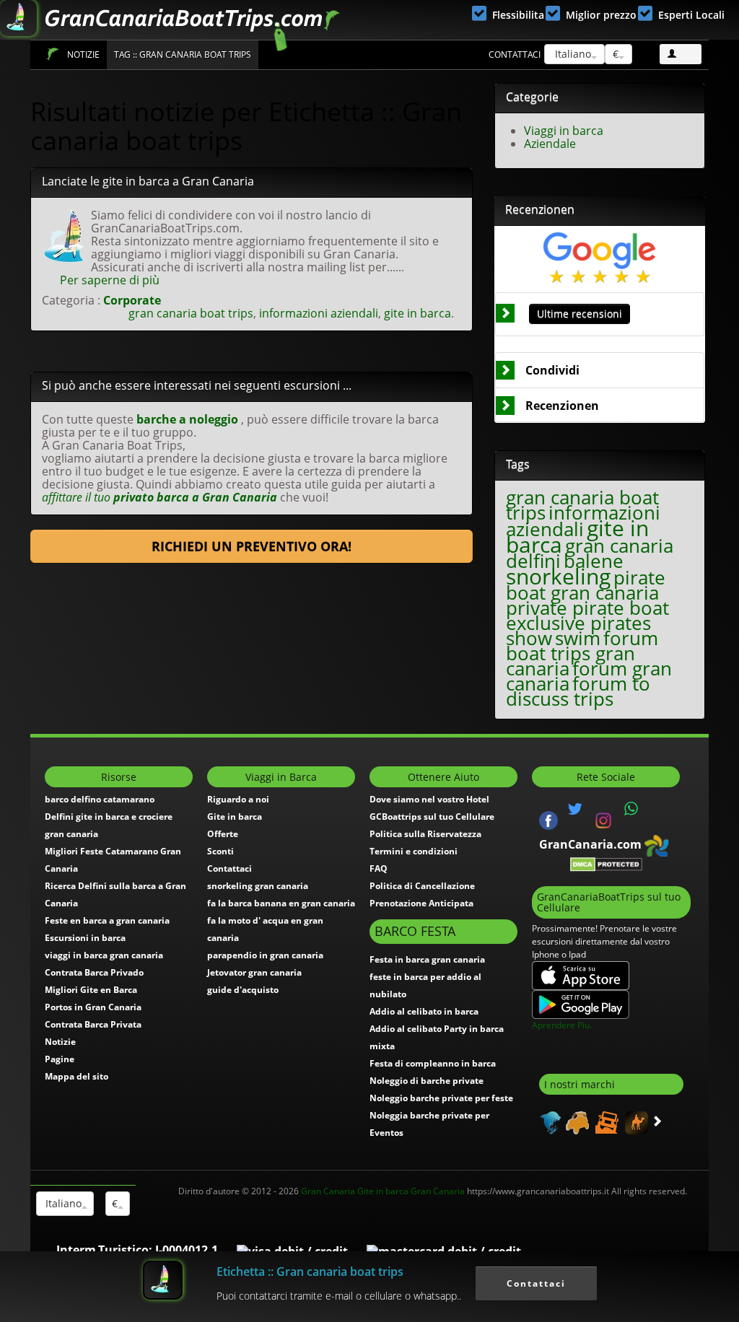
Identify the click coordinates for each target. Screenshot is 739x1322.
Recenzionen (562, 405)
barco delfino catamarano (99, 799)
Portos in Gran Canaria (93, 1007)
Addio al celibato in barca (424, 1011)
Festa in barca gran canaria (427, 959)
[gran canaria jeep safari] (605, 1121)
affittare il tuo (159, 497)
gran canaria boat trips (190, 313)
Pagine (59, 1059)
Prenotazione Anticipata (421, 903)
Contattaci (515, 54)
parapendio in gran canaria (265, 955)
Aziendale (550, 144)
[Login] (680, 54)
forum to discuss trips (578, 691)
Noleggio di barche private (427, 1080)
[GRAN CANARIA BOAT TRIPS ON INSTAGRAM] (603, 819)
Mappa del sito (76, 1076)
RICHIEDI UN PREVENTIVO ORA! (251, 546)
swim (577, 638)
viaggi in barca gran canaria (104, 955)
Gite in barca (234, 816)
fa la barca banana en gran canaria (281, 903)
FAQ (379, 868)
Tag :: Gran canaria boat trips (182, 54)
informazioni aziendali (318, 313)
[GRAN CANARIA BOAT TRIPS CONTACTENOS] (631, 808)
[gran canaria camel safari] (634, 1121)
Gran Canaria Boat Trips (52, 53)
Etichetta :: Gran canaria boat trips (310, 1271)
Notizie (83, 54)
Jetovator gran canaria (254, 972)
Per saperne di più (109, 280)
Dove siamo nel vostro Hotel (429, 799)
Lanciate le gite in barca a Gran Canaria (148, 181)
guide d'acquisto (243, 990)
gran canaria (619, 546)
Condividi (552, 370)
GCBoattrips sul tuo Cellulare (432, 816)
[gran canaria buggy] (575, 1121)
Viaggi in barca (563, 131)
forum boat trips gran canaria (582, 653)
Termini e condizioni (414, 851)
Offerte (222, 834)
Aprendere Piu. (562, 1025)
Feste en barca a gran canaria (107, 920)
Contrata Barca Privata (93, 1024)
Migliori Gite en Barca (91, 990)
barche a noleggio (187, 419)
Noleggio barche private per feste (441, 1098)
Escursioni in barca (85, 938)
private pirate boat (587, 608)
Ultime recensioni (579, 313)
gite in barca (417, 313)
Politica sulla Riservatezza (425, 834)
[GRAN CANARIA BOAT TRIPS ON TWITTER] (575, 808)
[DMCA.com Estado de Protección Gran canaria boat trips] (606, 863)
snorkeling (558, 576)
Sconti (220, 851)
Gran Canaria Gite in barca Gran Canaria (383, 1191)
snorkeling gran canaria (257, 886)
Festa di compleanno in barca (433, 1063)
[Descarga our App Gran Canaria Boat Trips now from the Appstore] (580, 974)
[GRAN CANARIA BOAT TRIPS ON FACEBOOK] (548, 819)
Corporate (132, 300)
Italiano (571, 54)
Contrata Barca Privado (94, 972)
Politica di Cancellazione (422, 886)
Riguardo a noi (238, 799)
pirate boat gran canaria (585, 585)
